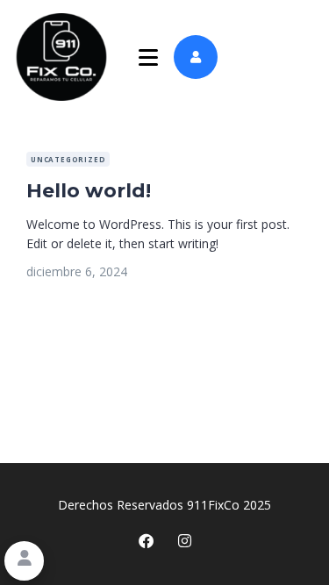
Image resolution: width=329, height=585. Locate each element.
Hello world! (88, 191)
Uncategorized (68, 159)
